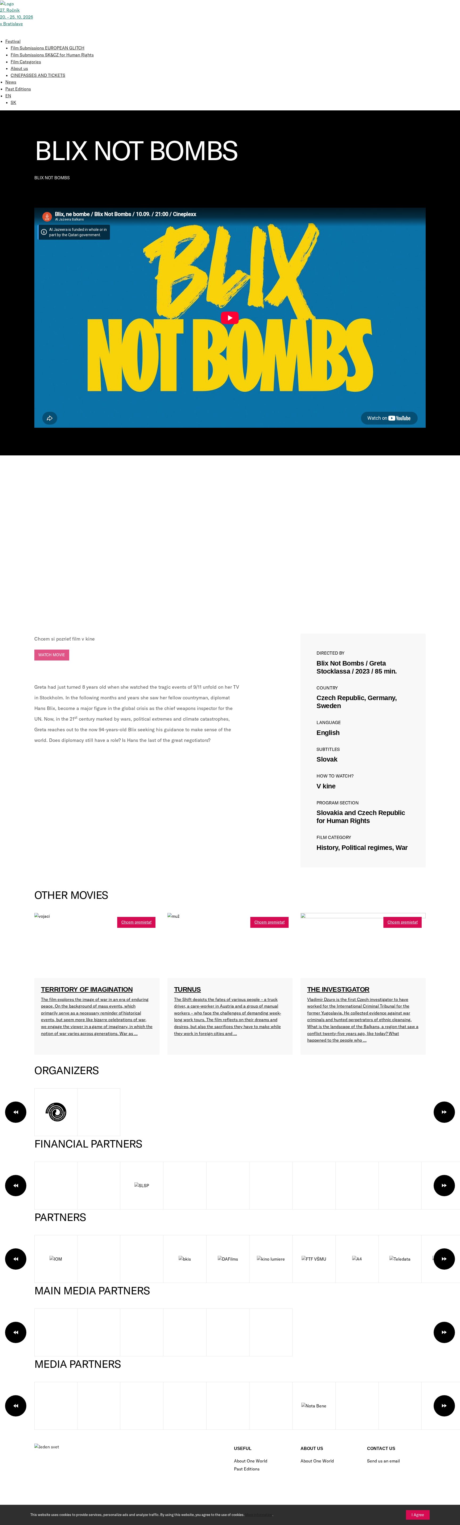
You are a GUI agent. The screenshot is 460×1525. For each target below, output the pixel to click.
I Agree (418, 1514)
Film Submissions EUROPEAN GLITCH (47, 48)
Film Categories (26, 61)
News (10, 82)
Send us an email (383, 1461)
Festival (12, 41)
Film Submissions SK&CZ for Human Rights (52, 54)
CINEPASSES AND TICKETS (38, 75)
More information (258, 1514)
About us (19, 68)
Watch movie (51, 655)
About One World (250, 1461)
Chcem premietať (136, 922)
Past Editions (18, 89)
